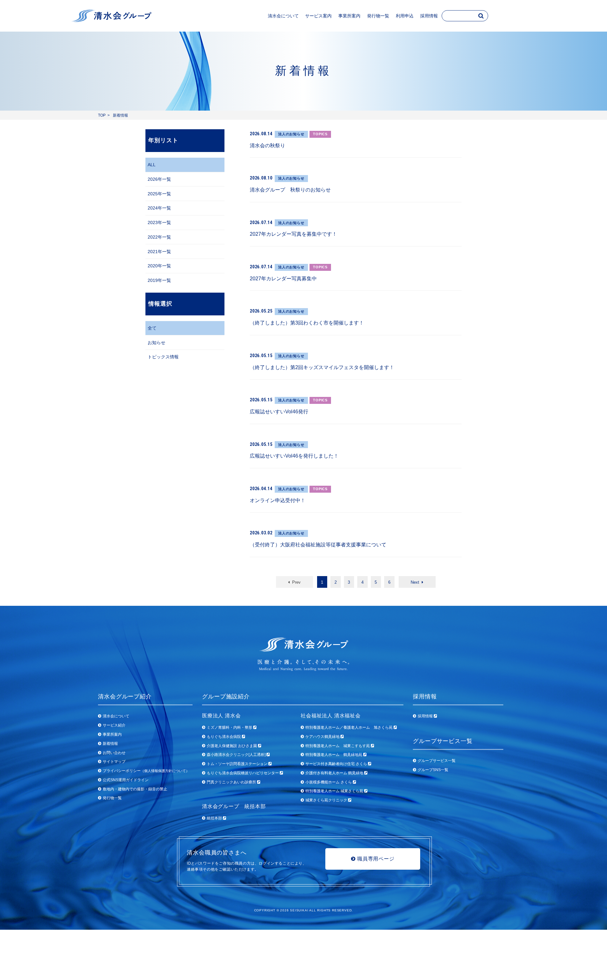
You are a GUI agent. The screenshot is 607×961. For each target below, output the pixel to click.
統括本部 (215, 818)
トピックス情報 (163, 356)
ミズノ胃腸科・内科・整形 (230, 727)
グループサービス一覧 (437, 760)
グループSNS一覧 (433, 770)
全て (152, 328)
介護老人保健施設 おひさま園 (232, 746)
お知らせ (156, 342)
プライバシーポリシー (146, 771)
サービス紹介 (114, 725)
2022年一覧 (159, 237)
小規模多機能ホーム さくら (329, 782)
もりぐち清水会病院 (224, 736)
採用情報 (426, 716)
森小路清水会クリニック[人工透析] (237, 754)
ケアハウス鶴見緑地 (322, 736)
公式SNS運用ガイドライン (126, 780)
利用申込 (405, 15)
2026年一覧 (159, 179)
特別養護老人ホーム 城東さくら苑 (334, 791)
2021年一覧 (159, 251)
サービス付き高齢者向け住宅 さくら (336, 764)
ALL (152, 164)
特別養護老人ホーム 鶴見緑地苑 (334, 754)
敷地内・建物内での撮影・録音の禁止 (135, 789)
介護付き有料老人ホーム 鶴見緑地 (334, 773)
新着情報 (110, 743)
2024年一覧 (159, 207)
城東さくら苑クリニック (326, 800)
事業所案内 (112, 734)
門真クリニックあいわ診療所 (232, 782)
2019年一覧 (159, 280)
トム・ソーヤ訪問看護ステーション (237, 764)
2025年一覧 (159, 193)
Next (416, 582)
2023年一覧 (159, 222)
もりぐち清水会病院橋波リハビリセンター (243, 773)
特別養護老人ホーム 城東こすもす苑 (338, 746)
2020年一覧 (159, 265)
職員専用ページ (375, 858)
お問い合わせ (114, 753)
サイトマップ (114, 761)
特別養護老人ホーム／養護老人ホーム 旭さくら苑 (349, 727)
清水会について (116, 716)
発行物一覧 (378, 15)
